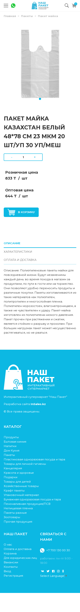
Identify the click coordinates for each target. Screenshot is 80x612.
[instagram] (58, 571)
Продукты (11, 437)
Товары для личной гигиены (25, 464)
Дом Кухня (11, 450)
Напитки (10, 446)
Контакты (11, 566)
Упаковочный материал (21, 495)
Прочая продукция (18, 521)
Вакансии (11, 562)
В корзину (26, 212)
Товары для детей (17, 481)
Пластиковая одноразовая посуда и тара (34, 459)
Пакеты (27, 16)
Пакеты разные (15, 512)
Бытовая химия (15, 441)
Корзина (10, 553)
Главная (10, 16)
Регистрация (13, 575)
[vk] (42, 571)
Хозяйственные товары (21, 486)
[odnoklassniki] (63, 571)
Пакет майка (48, 16)
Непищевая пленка (18, 508)
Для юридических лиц (20, 558)
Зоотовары (12, 517)
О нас (8, 544)
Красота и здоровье (19, 472)
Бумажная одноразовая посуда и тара (32, 499)
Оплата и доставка (17, 549)
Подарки (10, 477)
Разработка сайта (25, 404)
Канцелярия (13, 468)
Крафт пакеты (14, 490)
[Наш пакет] (40, 5)
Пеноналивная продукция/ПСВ (27, 504)
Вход (7, 571)
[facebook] (53, 571)
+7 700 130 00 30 (58, 550)
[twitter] (48, 571)
